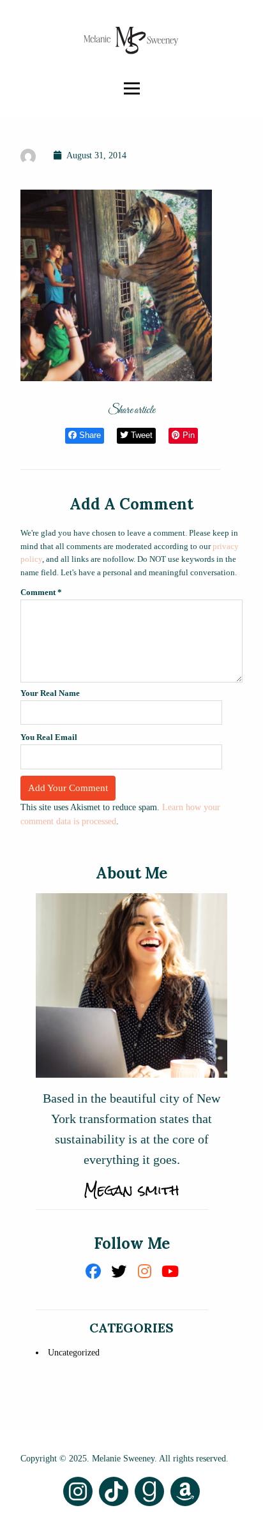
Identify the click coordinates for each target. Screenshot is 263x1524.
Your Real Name (50, 693)
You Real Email (48, 737)
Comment (41, 592)
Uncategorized (74, 1352)
